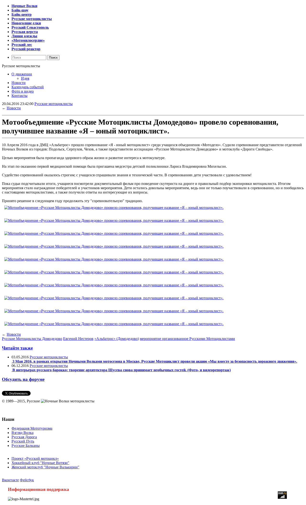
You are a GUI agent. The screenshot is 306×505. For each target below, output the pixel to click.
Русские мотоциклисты (53, 104)
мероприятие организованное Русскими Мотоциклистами (187, 339)
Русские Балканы (25, 446)
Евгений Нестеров (78, 339)
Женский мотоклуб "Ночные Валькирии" (45, 467)
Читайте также (17, 347)
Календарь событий (27, 87)
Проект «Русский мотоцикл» (35, 458)
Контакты (19, 96)
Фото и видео (22, 91)
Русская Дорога (24, 437)
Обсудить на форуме (23, 379)
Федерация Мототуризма (31, 428)
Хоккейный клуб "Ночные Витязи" (40, 463)
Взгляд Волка (22, 433)
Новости (18, 83)
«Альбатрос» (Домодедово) (116, 339)
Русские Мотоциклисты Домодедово (32, 339)
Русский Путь (22, 441)
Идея (25, 78)
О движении (21, 74)
